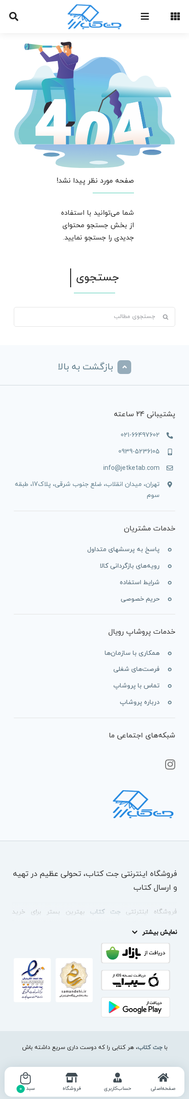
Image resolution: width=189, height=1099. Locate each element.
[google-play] (135, 1000)
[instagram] (170, 765)
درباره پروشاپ (140, 702)
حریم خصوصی (140, 599)
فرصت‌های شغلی (136, 669)
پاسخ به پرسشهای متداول (123, 549)
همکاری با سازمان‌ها (132, 653)
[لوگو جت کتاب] (94, 6)
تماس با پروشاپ (136, 685)
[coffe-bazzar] (135, 946)
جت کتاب (150, 1047)
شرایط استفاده (140, 582)
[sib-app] (135, 973)
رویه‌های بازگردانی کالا (130, 566)
